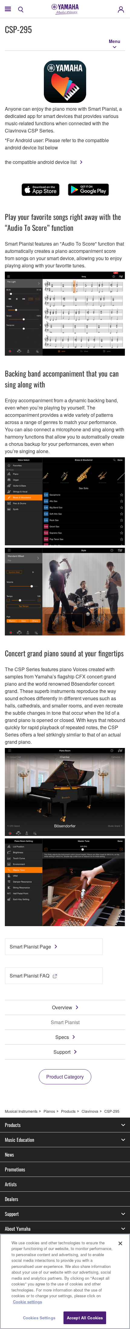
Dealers (11, 1199)
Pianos (49, 1111)
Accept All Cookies (85, 1318)
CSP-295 (111, 1111)
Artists (11, 1184)
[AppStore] (40, 189)
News (9, 1154)
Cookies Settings (39, 1318)
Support (62, 1051)
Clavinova (90, 1111)
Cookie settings (27, 1302)
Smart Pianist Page (30, 946)
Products (68, 1111)
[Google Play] (88, 189)
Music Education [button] (19, 1139)
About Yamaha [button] (18, 1228)
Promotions (15, 1169)
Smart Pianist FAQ (29, 975)
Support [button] (12, 1213)
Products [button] (13, 1124)
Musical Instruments (21, 1111)
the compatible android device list (40, 161)
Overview (62, 1007)
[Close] (120, 1243)
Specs (62, 1036)
